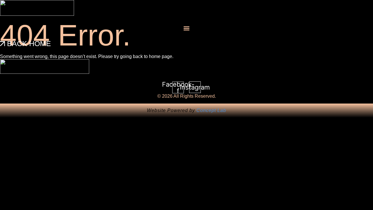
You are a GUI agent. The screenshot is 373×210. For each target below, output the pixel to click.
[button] (186, 28)
